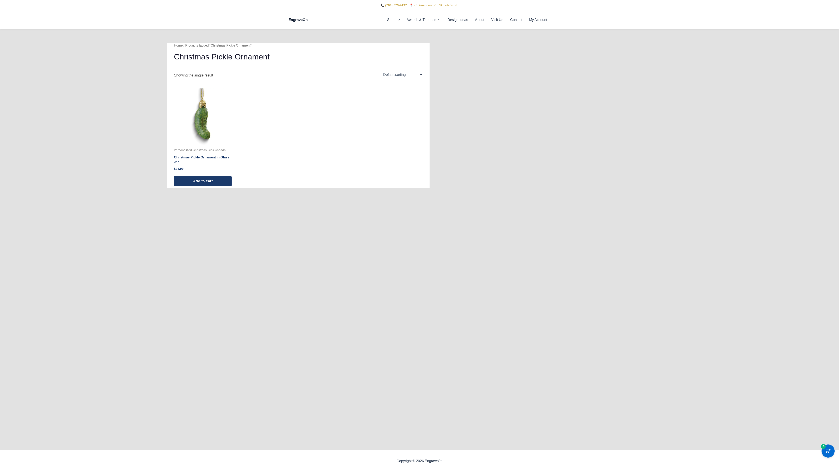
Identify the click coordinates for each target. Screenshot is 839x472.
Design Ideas (457, 20)
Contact (516, 20)
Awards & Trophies (421, 20)
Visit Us (497, 20)
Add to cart (203, 181)
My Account (538, 20)
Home (178, 45)
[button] (397, 20)
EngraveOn (298, 20)
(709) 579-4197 (396, 5)
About (479, 20)
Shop (391, 20)
